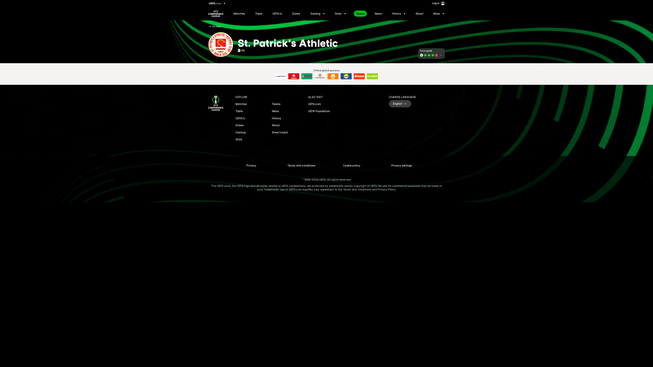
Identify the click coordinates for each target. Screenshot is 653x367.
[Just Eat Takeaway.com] (333, 76)
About (276, 125)
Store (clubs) (280, 132)
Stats (239, 139)
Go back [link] (216, 26)
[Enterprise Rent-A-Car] (306, 76)
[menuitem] (240, 13)
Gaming (241, 132)
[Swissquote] (319, 76)
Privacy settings (401, 165)
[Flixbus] (372, 76)
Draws (240, 125)
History (276, 118)
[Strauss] (293, 76)
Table (239, 111)
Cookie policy (351, 165)
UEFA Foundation (319, 111)
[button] (317, 13)
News (275, 111)
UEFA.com (314, 104)
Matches (241, 104)
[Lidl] (346, 76)
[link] (239, 13)
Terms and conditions (301, 165)
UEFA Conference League (215, 13)
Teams (276, 104)
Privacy (251, 165)
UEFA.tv (240, 118)
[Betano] (359, 76)
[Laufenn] (280, 76)
